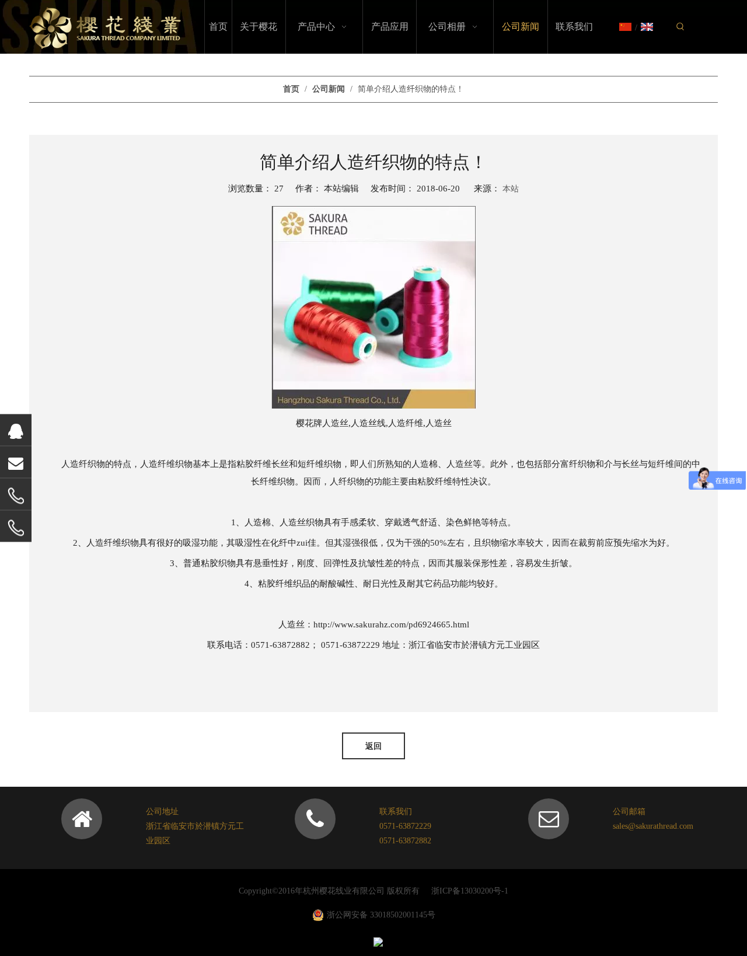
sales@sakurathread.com (653, 826)
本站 (510, 188)
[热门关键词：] (680, 27)
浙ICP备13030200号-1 (469, 891)
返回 (373, 746)
